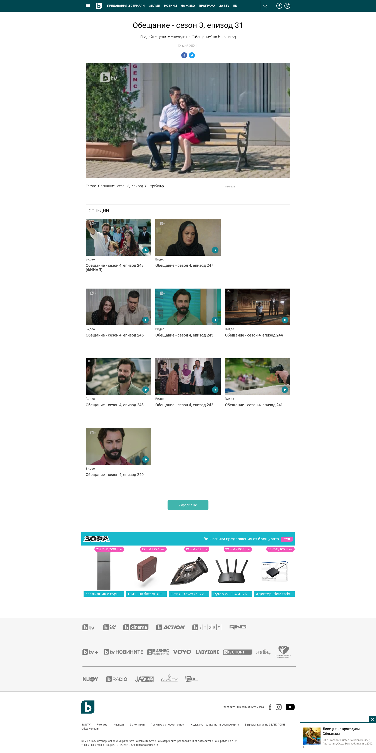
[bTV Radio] (120, 679)
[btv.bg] (92, 627)
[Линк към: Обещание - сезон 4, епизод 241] (257, 391)
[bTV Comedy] (113, 627)
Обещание (106, 186)
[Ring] (242, 627)
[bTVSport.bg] (239, 651)
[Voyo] (184, 652)
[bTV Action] (174, 627)
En (235, 5)
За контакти (137, 724)
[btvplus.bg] (92, 652)
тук (287, 539)
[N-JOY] (94, 679)
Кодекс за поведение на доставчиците (215, 724)
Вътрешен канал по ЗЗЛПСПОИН (265, 724)
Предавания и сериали (126, 5)
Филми (154, 5)
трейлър (157, 186)
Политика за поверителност (168, 724)
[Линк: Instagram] (276, 707)
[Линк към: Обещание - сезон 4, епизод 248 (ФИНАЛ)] (118, 251)
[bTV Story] (210, 627)
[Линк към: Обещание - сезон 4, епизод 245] (188, 321)
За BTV (86, 724)
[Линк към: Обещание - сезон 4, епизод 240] (118, 460)
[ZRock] (195, 679)
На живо (188, 5)
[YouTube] (288, 707)
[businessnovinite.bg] (160, 652)
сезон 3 (123, 186)
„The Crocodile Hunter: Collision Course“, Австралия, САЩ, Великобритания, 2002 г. (338, 743)
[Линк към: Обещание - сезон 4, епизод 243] (118, 391)
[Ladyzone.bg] (209, 651)
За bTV (224, 5)
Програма (207, 5)
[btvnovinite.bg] (125, 652)
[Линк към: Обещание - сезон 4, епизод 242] (188, 391)
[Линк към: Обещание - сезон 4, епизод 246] (118, 321)
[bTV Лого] (87, 707)
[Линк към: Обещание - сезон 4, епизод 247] (188, 251)
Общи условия (90, 728)
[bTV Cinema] (139, 627)
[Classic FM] (173, 679)
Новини (170, 5)
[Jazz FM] (148, 679)
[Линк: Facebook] (268, 707)
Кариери (119, 724)
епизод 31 (140, 186)
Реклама (102, 724)
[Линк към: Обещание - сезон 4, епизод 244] (257, 321)
